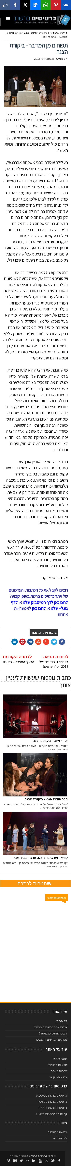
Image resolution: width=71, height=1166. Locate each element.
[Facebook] (15, 5)
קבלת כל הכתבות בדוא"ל (51, 1114)
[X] (25, 5)
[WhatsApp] (46, 5)
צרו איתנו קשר (58, 1077)
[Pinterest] (56, 5)
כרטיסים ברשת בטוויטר (52, 1101)
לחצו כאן (39, 608)
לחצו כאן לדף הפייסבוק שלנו (45, 602)
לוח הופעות (60, 1138)
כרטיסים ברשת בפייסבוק (51, 1095)
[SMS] (35, 5)
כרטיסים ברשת (39, 1156)
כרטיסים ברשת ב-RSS (52, 1107)
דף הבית (61, 1021)
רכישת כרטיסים (57, 1132)
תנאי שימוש (60, 1058)
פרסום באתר (59, 1071)
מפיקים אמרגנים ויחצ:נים (51, 1039)
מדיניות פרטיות (57, 1065)
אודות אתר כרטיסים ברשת (50, 1027)
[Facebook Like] (5, 5)
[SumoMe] (66, 5)
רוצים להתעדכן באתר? (53, 1033)
